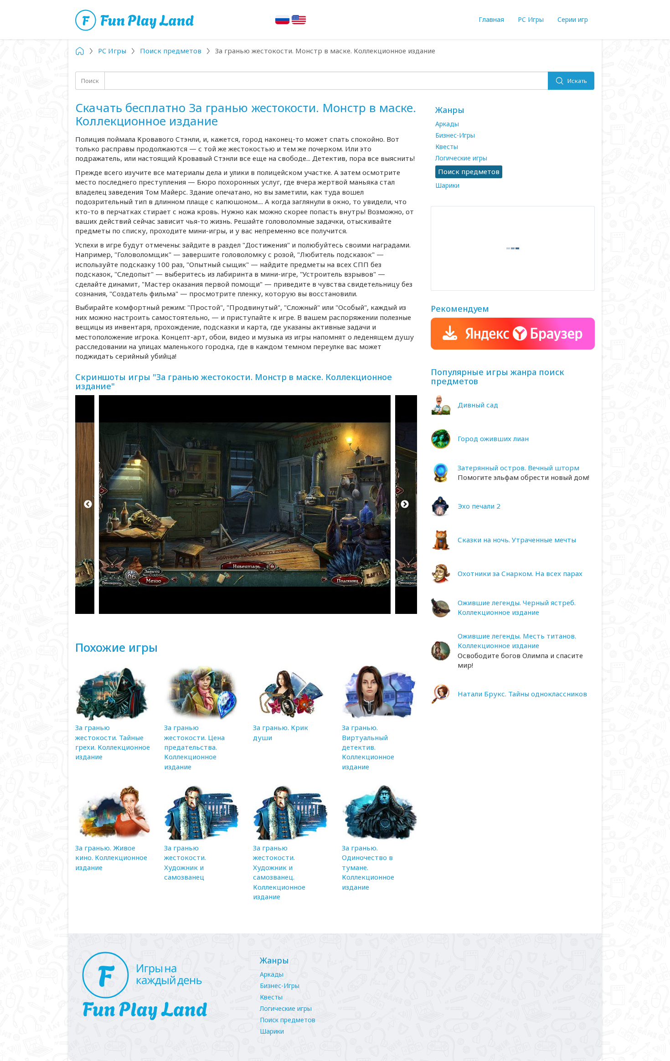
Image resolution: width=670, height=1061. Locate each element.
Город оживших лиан (493, 438)
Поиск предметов (287, 1019)
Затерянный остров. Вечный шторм (518, 467)
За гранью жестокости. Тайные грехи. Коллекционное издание (112, 742)
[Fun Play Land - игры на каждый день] (162, 986)
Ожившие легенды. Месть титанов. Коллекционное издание (517, 640)
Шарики (447, 185)
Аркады (447, 123)
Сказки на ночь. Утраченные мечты (517, 539)
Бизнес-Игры (455, 135)
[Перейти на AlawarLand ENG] (299, 19)
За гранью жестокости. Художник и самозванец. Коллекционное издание (279, 872)
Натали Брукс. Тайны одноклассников (522, 693)
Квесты (446, 146)
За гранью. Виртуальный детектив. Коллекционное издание (368, 747)
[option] (246, 504)
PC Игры (531, 19)
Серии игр (572, 19)
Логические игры (461, 158)
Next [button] (404, 504)
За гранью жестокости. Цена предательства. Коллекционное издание (194, 747)
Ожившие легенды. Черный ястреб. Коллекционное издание (517, 607)
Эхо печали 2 (479, 505)
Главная (491, 19)
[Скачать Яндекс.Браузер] (513, 334)
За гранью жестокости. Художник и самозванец (185, 862)
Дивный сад (478, 404)
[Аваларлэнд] (135, 19)
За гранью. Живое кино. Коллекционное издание (111, 857)
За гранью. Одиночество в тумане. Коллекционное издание (368, 867)
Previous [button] (87, 504)
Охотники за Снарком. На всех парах (520, 573)
